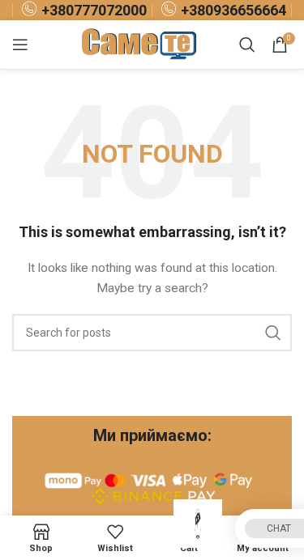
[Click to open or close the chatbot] (197, 523)
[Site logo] (140, 43)
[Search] (247, 44)
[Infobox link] (82, 10)
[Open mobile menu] (20, 44)
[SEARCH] (273, 332)
